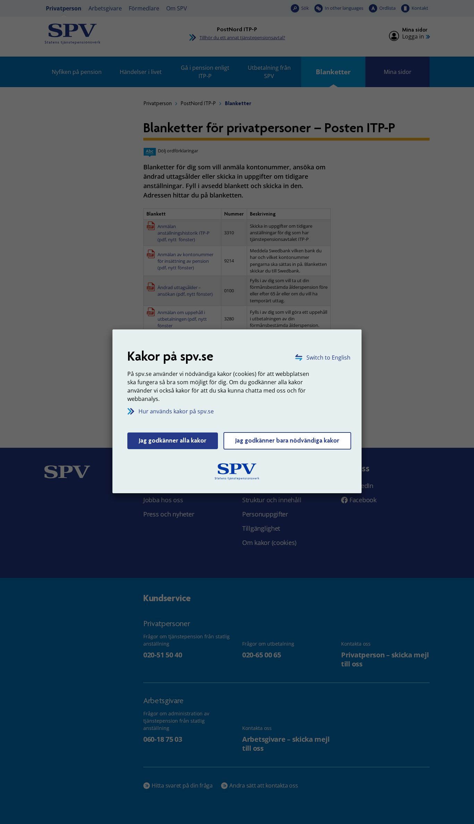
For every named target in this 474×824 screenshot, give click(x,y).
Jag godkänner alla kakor (172, 440)
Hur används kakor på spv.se (176, 411)
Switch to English (328, 357)
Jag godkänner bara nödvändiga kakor (287, 440)
